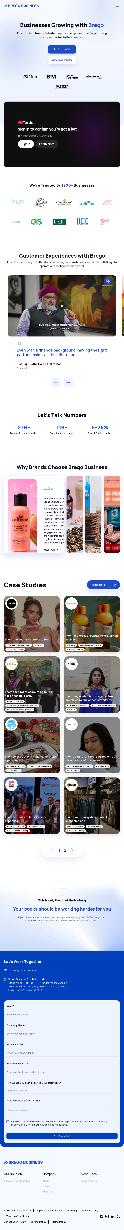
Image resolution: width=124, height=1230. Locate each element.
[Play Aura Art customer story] (62, 306)
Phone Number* (15, 1044)
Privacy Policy (90, 1210)
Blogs (46, 1181)
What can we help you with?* (23, 1100)
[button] (114, 1091)
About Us (48, 1191)
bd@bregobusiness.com (23, 970)
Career (47, 1186)
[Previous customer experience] (55, 382)
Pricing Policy (58, 1221)
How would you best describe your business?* (33, 1082)
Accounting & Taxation (17, 1181)
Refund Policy (38, 1221)
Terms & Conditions (17, 1216)
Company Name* (16, 1025)
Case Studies (89, 1181)
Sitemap (73, 1210)
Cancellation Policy (15, 1221)
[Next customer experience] (68, 382)
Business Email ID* (17, 1063)
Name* (10, 1006)
